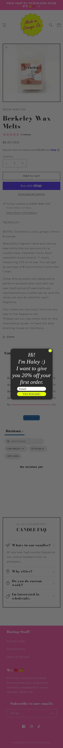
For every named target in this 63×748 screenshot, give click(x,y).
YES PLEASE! (31, 393)
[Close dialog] (50, 350)
